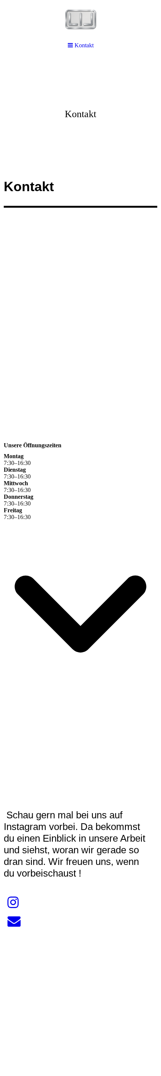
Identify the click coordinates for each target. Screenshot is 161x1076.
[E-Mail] (14, 921)
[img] (80, 115)
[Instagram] (13, 902)
